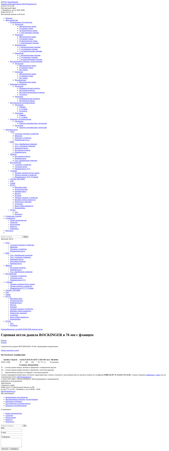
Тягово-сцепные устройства (26, 175)
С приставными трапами (29, 33)
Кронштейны (20, 208)
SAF (12, 181)
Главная (4, 329)
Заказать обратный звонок (11, 4)
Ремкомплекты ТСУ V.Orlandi (26, 177)
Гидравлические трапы (28, 31)
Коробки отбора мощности (25, 200)
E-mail (3, 432)
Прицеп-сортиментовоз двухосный (33, 123)
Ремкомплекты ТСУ (22, 169)
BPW (12, 142)
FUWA (12, 210)
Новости (13, 226)
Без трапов (23, 70)
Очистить (5, 449)
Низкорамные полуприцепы (21, 22)
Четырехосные (20, 45)
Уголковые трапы (26, 28)
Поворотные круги (22, 140)
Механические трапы (27, 26)
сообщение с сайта (153, 375)
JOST (12, 132)
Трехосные (19, 35)
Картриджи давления (23, 202)
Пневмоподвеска (21, 148)
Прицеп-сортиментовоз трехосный (33, 127)
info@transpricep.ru (29, 4)
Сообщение (5, 437)
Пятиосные (19, 53)
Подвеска (18, 214)
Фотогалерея (15, 224)
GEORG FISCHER (17, 179)
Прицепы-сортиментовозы (20, 119)
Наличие (9, 18)
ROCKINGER (15, 163)
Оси (16, 212)
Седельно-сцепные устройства (27, 134)
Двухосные (19, 24)
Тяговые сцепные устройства (26, 198)
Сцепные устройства (23, 165)
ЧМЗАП (13, 154)
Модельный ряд (12, 20)
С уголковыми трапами (28, 49)
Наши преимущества (18, 220)
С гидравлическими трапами (30, 51)
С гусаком (23, 109)
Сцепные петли (21, 167)
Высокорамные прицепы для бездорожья (26, 61)
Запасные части (12, 130)
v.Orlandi (13, 171)
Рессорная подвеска (27, 90)
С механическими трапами (29, 47)
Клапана (18, 196)
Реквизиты (14, 229)
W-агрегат (23, 94)
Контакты (9, 231)
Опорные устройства (23, 138)
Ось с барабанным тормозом (26, 144)
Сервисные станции (13, 216)
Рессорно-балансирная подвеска (32, 92)
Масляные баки (21, 187)
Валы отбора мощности (24, 206)
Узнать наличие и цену (10, 350)
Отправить (14, 449)
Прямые (22, 107)
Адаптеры (19, 204)
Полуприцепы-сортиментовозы (22, 103)
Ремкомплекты (20, 152)
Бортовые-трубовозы (18, 84)
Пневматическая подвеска (29, 88)
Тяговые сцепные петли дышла (27, 173)
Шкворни (18, 136)
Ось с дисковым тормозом (25, 146)
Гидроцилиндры (21, 189)
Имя (2, 428)
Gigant (12, 183)
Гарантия (13, 222)
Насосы (18, 193)
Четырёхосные (20, 80)
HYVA (12, 185)
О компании (10, 218)
